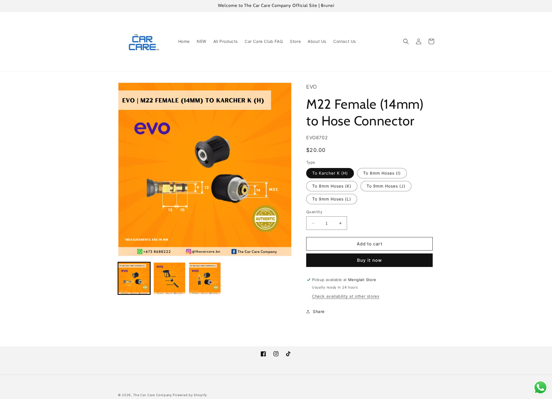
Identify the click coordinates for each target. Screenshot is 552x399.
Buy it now (369, 260)
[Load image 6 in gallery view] (205, 278)
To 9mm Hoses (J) (386, 186)
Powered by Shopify (190, 395)
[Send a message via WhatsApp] (540, 387)
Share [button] (319, 311)
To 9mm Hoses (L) (331, 198)
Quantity (314, 211)
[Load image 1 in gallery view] (134, 278)
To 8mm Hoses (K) (331, 186)
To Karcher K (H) (330, 173)
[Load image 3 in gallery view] (169, 278)
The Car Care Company (152, 395)
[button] (406, 41)
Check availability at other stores (345, 296)
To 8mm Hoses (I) (382, 173)
